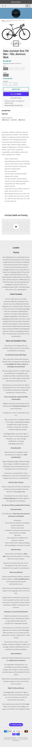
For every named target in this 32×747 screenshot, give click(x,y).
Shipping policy (16, 740)
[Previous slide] (11, 43)
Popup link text (7, 78)
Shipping (5, 63)
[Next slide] (20, 43)
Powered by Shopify (22, 737)
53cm (11, 68)
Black (6, 75)
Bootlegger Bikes (12, 737)
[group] (16, 43)
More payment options (16, 97)
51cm (5, 68)
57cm (22, 68)
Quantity (5, 81)
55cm (16, 68)
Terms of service (24, 739)
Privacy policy (15, 739)
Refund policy (7, 739)
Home (3, 20)
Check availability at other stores (14, 105)
